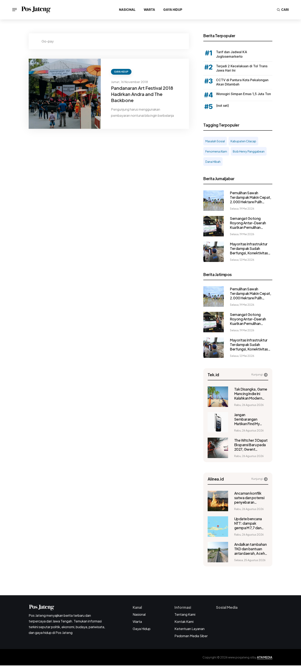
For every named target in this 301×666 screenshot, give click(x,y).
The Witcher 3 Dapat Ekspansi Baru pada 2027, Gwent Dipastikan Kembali (251, 444)
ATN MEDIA (264, 657)
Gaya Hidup (172, 9)
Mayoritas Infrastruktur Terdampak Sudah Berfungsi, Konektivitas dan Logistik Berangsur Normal (249, 248)
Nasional (127, 9)
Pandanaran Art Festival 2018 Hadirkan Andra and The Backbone (142, 94)
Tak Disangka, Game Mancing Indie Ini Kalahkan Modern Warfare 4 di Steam (250, 393)
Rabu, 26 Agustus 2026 (249, 405)
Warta (149, 9)
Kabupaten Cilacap (243, 141)
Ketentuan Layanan (189, 629)
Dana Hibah (213, 161)
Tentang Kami (184, 614)
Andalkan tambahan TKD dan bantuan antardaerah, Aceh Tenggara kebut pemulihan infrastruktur (250, 549)
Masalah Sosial (215, 141)
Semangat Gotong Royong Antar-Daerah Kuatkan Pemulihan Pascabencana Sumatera (250, 223)
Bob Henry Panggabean (249, 151)
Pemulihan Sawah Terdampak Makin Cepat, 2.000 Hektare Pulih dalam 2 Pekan (250, 197)
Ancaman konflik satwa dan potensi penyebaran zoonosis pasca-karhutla (249, 497)
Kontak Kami (184, 621)
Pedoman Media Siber (191, 636)
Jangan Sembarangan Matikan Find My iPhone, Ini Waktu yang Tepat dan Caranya (248, 419)
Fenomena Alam (216, 151)
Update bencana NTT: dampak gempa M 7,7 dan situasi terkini (248, 523)
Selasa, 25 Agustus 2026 (250, 560)
